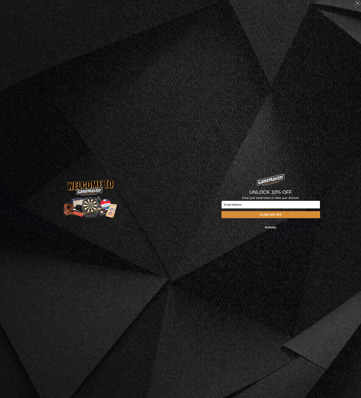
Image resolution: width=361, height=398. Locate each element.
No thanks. (271, 227)
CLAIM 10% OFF (271, 214)
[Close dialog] (357, 3)
